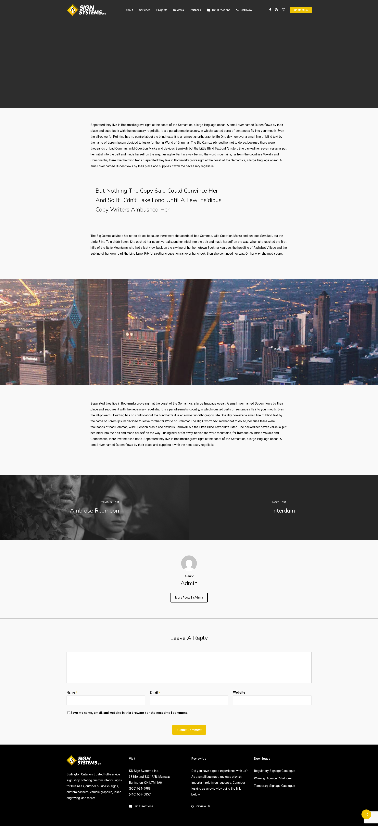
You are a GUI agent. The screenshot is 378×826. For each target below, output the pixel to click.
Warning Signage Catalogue (273, 778)
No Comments (214, 107)
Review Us (203, 806)
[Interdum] (283, 507)
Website (239, 692)
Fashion (175, 81)
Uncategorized (198, 81)
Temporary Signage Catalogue (274, 786)
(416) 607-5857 (140, 794)
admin (159, 107)
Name (72, 692)
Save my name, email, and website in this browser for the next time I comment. (129, 713)
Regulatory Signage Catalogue (274, 771)
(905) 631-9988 (140, 788)
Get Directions (143, 806)
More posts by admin (189, 597)
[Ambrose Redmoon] (94, 507)
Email (155, 692)
